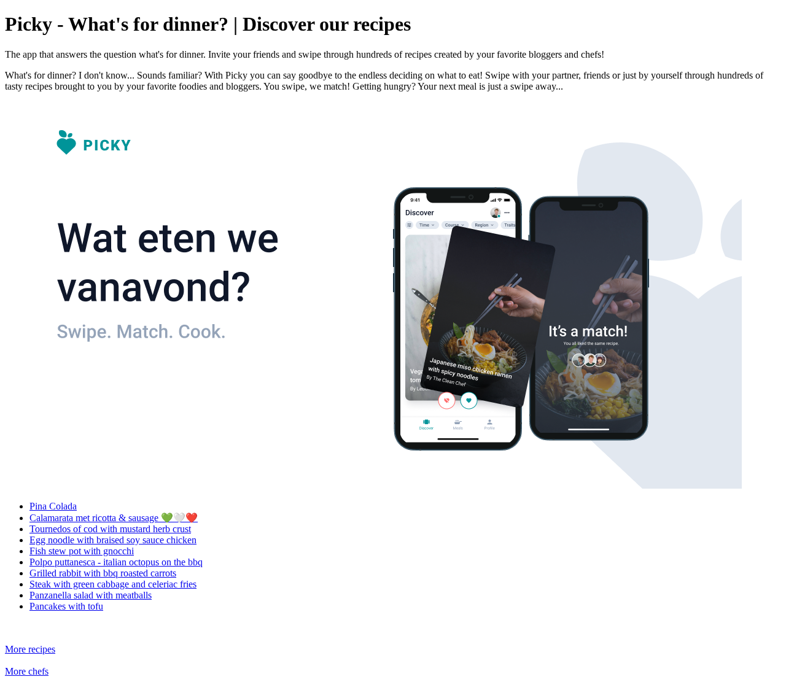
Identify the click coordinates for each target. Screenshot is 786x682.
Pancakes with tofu (66, 606)
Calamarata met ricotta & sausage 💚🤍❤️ (113, 518)
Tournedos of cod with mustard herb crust (110, 529)
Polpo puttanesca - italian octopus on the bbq (116, 562)
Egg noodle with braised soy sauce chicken (112, 540)
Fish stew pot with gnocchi (81, 551)
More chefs (27, 671)
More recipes (30, 649)
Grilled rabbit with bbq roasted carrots (102, 573)
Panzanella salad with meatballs (90, 595)
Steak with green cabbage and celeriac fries (112, 584)
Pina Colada (53, 506)
